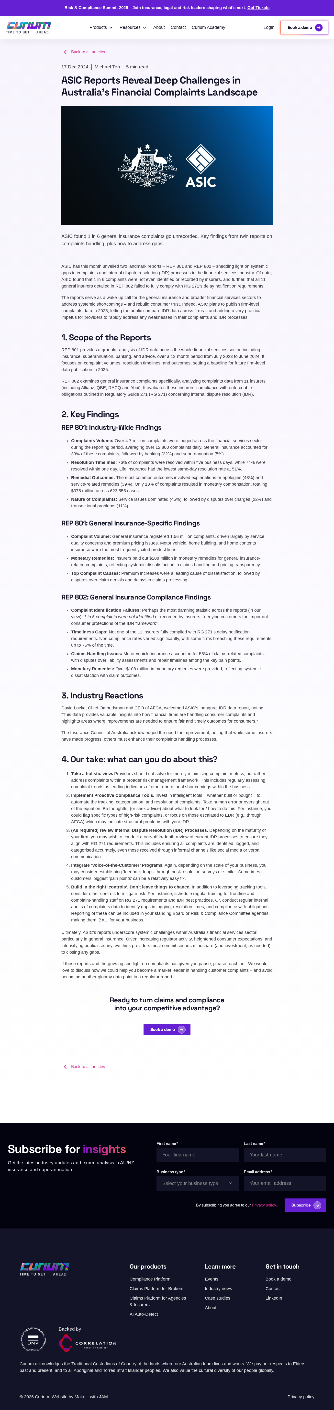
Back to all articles (88, 51)
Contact (178, 27)
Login (269, 27)
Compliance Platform (150, 1279)
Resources (130, 27)
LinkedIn (274, 1298)
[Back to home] (28, 27)
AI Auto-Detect (144, 1314)
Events (211, 1279)
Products (98, 27)
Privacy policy (301, 1396)
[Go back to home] (45, 1269)
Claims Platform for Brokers (156, 1288)
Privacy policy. (264, 1205)
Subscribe (301, 1205)
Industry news (218, 1288)
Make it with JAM (91, 1396)
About (159, 27)
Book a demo (162, 1029)
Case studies (217, 1298)
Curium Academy (208, 27)
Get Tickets (258, 7)
